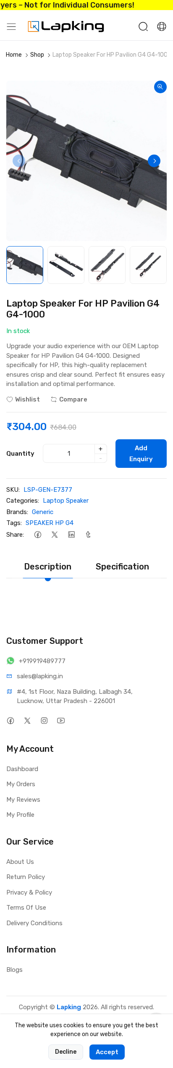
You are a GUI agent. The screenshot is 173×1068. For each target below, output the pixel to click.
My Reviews (23, 799)
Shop (37, 54)
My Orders (20, 784)
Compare (73, 399)
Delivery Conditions (34, 923)
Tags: (14, 523)
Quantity (20, 453)
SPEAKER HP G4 (49, 523)
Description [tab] (47, 567)
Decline (65, 1051)
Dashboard (22, 769)
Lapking (69, 1007)
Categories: (22, 500)
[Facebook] (37, 534)
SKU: (13, 489)
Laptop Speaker (66, 500)
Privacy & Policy (29, 892)
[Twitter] (54, 534)
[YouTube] (60, 721)
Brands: (17, 512)
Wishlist (27, 399)
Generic (42, 512)
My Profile (20, 815)
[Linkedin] (71, 534)
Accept (107, 1052)
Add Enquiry (141, 453)
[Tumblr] (88, 534)
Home (14, 54)
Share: (15, 534)
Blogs (14, 970)
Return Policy (25, 877)
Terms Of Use (26, 907)
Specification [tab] (122, 567)
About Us (20, 862)
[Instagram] (44, 721)
